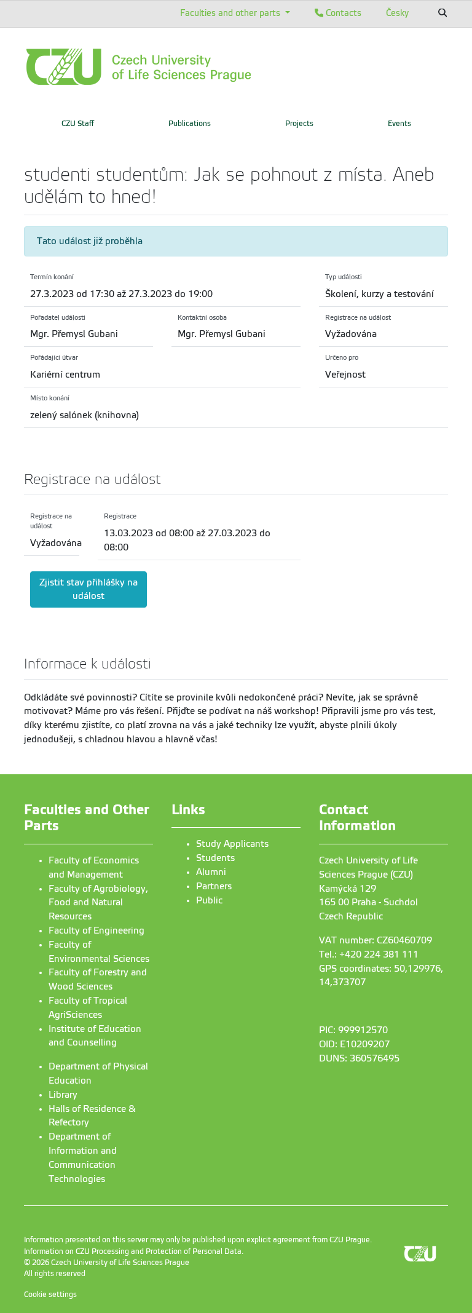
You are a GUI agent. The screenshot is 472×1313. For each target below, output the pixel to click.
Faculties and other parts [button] (231, 13)
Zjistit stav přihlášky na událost (88, 589)
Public (209, 900)
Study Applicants (232, 844)
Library (63, 1095)
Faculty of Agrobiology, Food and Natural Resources (98, 903)
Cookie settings (50, 1294)
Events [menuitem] (399, 123)
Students (215, 858)
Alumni (211, 872)
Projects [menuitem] (299, 123)
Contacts (342, 13)
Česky (397, 13)
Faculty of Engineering (96, 930)
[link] (177, 67)
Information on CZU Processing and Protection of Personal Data (133, 1251)
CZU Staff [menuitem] (77, 123)
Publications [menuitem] (189, 123)
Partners (214, 886)
